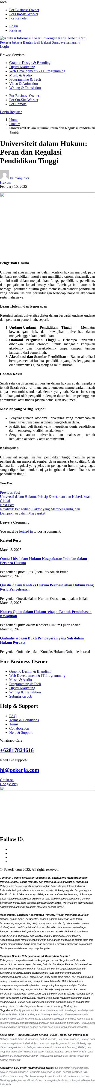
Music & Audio (20, 75)
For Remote (18, 18)
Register (15, 30)
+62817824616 (17, 750)
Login (13, 26)
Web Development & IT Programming (37, 71)
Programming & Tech (25, 79)
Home (13, 120)
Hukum (14, 124)
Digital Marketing (22, 67)
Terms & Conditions (24, 720)
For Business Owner (24, 10)
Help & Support (21, 732)
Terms (13, 724)
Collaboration (19, 728)
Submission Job (20, 696)
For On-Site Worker (23, 14)
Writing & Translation (25, 88)
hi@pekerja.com (19, 770)
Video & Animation (23, 84)
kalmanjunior (19, 178)
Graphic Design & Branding (29, 63)
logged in (26, 531)
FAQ (13, 716)
